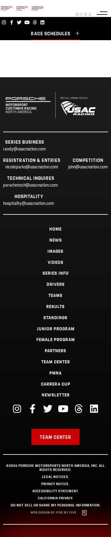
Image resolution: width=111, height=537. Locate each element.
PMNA (55, 373)
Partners (55, 351)
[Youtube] (27, 22)
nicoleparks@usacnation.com (31, 167)
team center (55, 362)
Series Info (56, 273)
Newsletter (56, 395)
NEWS (55, 240)
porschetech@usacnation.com (30, 185)
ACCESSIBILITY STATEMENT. (55, 491)
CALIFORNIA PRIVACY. (55, 498)
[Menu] (102, 14)
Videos (56, 263)
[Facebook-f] (11, 22)
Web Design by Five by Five (53, 513)
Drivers (56, 284)
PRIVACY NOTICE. (55, 484)
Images (55, 251)
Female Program (55, 340)
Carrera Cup (55, 384)
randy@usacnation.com (24, 149)
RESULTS (55, 307)
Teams (55, 296)
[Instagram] (4, 22)
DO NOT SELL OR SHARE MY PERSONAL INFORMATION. (56, 505)
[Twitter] (19, 22)
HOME (55, 229)
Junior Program (56, 329)
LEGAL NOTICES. (55, 477)
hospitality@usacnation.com (28, 203)
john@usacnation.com (88, 167)
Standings (55, 318)
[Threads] (34, 22)
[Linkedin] (42, 22)
